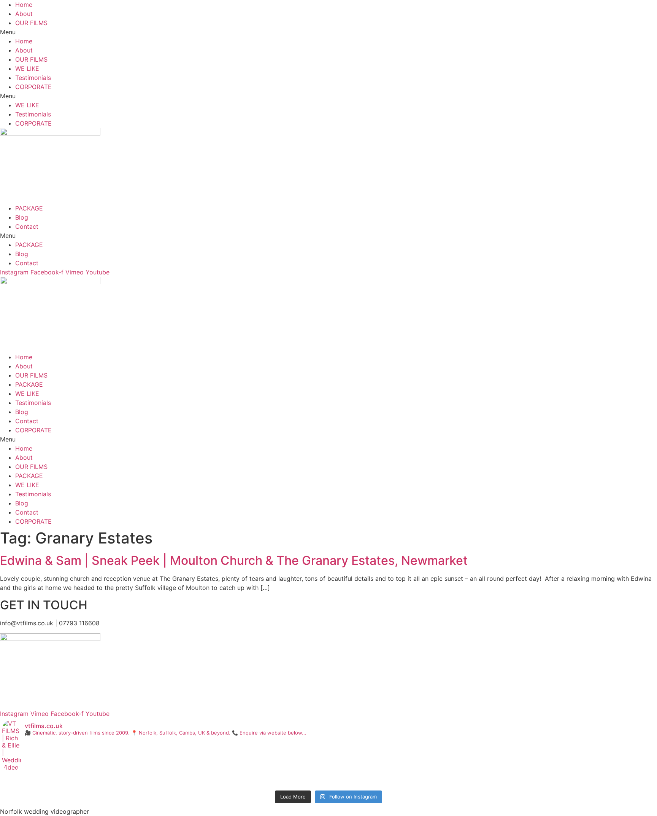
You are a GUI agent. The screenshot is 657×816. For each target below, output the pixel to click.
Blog (21, 217)
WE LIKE (27, 68)
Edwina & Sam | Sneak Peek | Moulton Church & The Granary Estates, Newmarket (234, 560)
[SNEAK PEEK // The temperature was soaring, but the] (546, 782)
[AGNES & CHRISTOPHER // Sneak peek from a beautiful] (329, 782)
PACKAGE (29, 208)
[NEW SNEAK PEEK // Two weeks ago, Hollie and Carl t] (111, 782)
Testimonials (33, 77)
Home (23, 4)
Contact (26, 226)
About (24, 14)
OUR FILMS (31, 23)
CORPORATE (33, 87)
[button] (328, 32)
